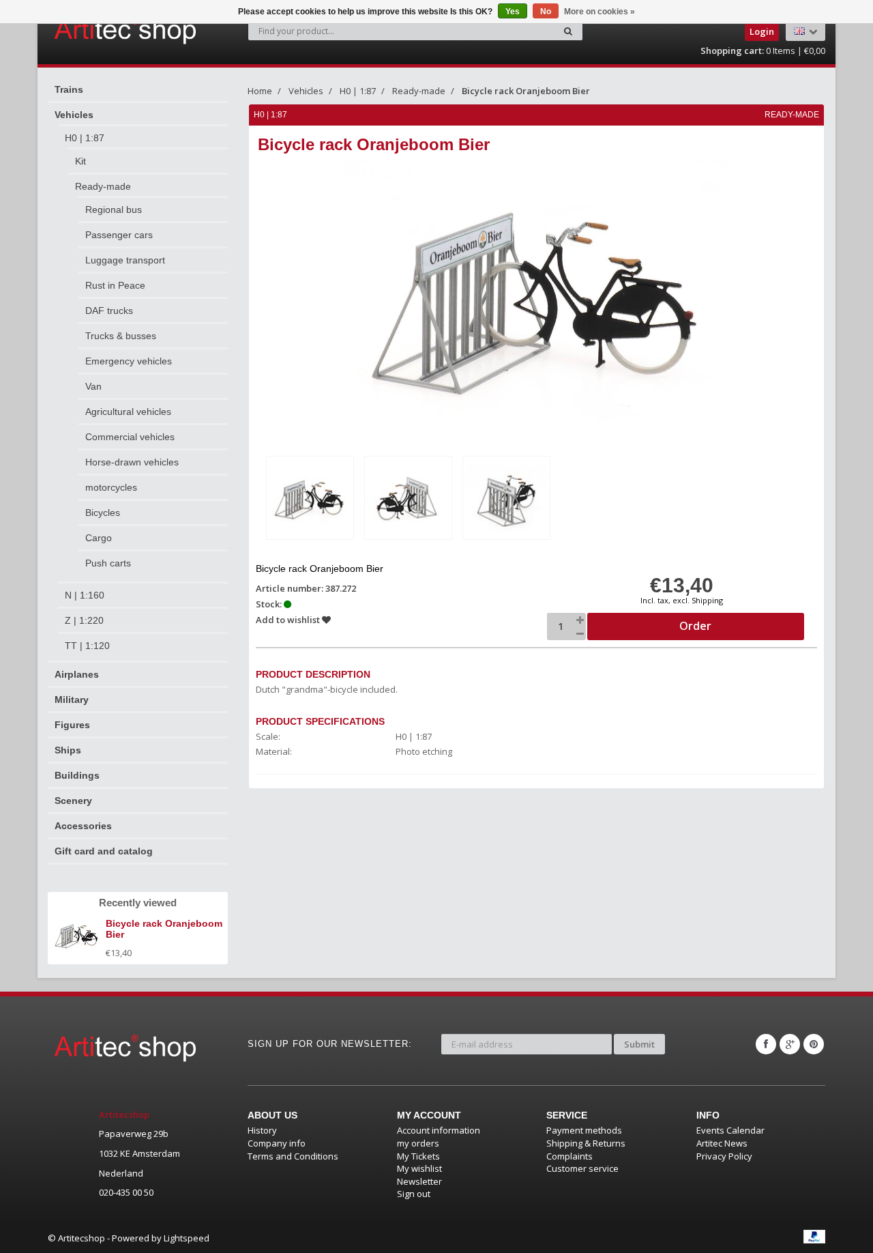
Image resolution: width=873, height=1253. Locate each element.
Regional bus (113, 209)
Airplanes (77, 674)
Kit (80, 161)
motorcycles (111, 487)
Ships (68, 750)
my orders (418, 1143)
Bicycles (102, 512)
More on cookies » (599, 11)
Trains (69, 89)
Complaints (569, 1156)
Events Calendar (730, 1130)
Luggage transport (125, 260)
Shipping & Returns (585, 1143)
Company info (277, 1143)
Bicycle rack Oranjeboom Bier (526, 91)
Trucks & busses (120, 335)
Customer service (582, 1168)
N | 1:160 (84, 595)
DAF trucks (109, 310)
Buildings (77, 775)
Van (93, 386)
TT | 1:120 (87, 645)
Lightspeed (186, 1238)
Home (260, 91)
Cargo (98, 537)
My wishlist (419, 1168)
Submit (639, 1044)
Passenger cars (119, 234)
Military (72, 699)
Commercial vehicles (130, 436)
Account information (438, 1130)
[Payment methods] (814, 1236)
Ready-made (103, 186)
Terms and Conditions (293, 1156)
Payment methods (584, 1130)
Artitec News (722, 1143)
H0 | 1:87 (84, 137)
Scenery (73, 800)
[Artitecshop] (97, 30)
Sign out (413, 1193)
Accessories (83, 825)
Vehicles (74, 114)
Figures (72, 724)
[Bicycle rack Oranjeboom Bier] (310, 498)
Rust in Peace (115, 285)
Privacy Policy (724, 1156)
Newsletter (419, 1181)
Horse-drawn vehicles (132, 462)
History (262, 1130)
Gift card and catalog (104, 851)
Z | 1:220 (84, 620)
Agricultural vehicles (128, 411)
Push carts (108, 563)
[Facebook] (766, 1044)
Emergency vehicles (128, 361)
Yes (512, 11)
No (545, 11)
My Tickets (418, 1156)
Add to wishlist (289, 620)
